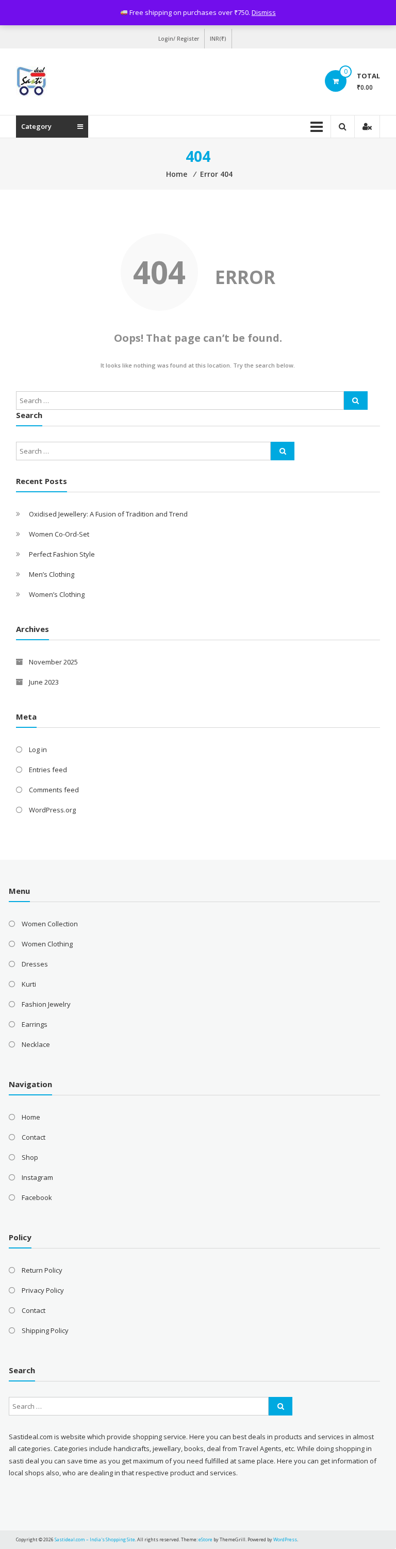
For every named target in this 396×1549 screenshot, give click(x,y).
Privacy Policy (43, 1290)
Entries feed (48, 769)
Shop (30, 1157)
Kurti (29, 984)
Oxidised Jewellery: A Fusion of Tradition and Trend (108, 514)
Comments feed (54, 789)
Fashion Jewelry (46, 1004)
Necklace (36, 1044)
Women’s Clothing (57, 594)
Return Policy (42, 1270)
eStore (205, 1539)
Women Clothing (47, 943)
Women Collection (50, 923)
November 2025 (53, 662)
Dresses (35, 964)
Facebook (37, 1197)
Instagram (37, 1177)
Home (31, 1117)
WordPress (285, 1539)
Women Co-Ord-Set (59, 534)
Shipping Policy (45, 1330)
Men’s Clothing (51, 574)
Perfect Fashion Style (62, 554)
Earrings (34, 1024)
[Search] (356, 400)
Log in (38, 749)
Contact (33, 1137)
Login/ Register (178, 38)
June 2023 (44, 682)
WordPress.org (52, 809)
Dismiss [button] (264, 12)
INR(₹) (218, 38)
